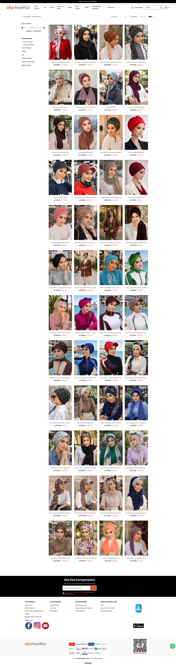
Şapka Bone (54, 611)
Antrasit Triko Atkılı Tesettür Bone (136, 62)
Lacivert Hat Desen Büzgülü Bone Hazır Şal (136, 513)
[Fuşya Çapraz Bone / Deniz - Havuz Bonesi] (85, 312)
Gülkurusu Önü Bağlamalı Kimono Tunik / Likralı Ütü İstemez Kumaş (111, 242)
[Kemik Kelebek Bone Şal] (60, 87)
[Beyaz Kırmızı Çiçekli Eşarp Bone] (60, 42)
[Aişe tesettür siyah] (35, 644)
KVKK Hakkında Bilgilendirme (34, 611)
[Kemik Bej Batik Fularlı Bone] (85, 402)
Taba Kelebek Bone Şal (86, 152)
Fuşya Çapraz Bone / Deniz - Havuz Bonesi (86, 333)
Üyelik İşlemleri (80, 611)
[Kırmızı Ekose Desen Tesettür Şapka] (85, 177)
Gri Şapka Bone (111, 107)
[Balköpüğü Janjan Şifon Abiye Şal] (111, 177)
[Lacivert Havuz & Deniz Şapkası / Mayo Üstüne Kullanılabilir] (85, 357)
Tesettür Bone (27, 58)
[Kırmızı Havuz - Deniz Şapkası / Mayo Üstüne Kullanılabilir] (111, 357)
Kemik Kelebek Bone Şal (60, 107)
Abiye (24, 51)
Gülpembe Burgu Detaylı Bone (60, 242)
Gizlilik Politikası (30, 608)
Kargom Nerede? (106, 611)
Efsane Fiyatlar (27, 42)
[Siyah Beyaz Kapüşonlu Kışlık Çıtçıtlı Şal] (85, 42)
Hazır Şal (53, 608)
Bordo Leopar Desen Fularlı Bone (86, 107)
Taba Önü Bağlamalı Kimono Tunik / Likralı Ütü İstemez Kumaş (86, 288)
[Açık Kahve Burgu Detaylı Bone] (60, 538)
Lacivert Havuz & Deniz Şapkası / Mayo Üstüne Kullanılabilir (86, 378)
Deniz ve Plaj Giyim (28, 61)
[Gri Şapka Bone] (111, 87)
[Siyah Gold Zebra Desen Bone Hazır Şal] (85, 447)
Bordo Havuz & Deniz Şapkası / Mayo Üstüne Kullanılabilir (111, 333)
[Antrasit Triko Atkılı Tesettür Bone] (136, 42)
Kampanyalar (27, 38)
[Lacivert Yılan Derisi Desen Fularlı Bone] (111, 402)
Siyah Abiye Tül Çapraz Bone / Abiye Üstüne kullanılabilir (60, 288)
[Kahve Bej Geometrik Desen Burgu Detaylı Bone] (85, 222)
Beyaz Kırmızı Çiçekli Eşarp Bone (60, 62)
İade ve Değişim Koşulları (83, 608)
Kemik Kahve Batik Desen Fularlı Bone (136, 378)
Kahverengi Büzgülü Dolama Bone (136, 242)
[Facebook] (28, 626)
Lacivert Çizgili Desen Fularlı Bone (136, 423)
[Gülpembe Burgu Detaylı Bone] (60, 222)
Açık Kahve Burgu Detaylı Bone (60, 558)
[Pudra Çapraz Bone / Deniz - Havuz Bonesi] (60, 312)
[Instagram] (37, 625)
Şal (23, 54)
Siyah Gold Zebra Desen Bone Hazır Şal (86, 468)
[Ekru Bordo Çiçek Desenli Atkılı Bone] (85, 538)
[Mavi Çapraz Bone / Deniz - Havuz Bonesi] (111, 267)
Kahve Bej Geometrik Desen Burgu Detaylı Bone (86, 242)
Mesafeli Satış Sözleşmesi (33, 617)
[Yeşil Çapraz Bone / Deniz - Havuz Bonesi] (136, 267)
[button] (59, 59)
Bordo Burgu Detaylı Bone (136, 197)
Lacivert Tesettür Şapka (60, 197)
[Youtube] (45, 626)
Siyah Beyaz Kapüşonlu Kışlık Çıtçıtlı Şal (86, 62)
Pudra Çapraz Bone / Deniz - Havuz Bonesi (60, 333)
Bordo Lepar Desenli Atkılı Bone (136, 558)
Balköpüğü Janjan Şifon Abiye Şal (111, 197)
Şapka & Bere (26, 65)
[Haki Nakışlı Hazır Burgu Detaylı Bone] (111, 132)
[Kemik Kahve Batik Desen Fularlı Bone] (136, 357)
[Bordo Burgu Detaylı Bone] (136, 177)
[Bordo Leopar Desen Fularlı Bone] (85, 87)
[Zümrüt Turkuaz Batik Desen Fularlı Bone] (111, 447)
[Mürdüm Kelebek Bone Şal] (136, 87)
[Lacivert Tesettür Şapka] (60, 177)
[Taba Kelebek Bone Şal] (85, 132)
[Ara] (161, 7)
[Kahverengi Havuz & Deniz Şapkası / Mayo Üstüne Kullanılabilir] (60, 357)
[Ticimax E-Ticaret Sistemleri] (88, 663)
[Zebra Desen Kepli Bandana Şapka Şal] (60, 492)
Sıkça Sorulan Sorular (108, 608)
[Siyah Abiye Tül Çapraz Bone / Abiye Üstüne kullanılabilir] (60, 267)
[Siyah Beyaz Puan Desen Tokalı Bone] (60, 402)
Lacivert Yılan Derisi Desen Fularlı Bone (111, 423)
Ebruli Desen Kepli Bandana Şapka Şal (111, 513)
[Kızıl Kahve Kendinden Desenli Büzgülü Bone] (111, 42)
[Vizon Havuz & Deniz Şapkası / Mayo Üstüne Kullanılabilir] (136, 312)
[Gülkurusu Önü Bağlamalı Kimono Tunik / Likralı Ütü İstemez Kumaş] (111, 222)
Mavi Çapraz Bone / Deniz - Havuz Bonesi (111, 288)
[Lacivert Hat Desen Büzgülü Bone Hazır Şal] (136, 492)
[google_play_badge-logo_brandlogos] (138, 626)
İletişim (27, 614)
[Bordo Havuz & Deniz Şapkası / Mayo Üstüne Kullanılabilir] (111, 312)
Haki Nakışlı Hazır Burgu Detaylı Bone (111, 152)
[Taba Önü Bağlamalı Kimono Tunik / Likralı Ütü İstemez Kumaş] (85, 267)
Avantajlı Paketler (28, 45)
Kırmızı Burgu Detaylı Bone (136, 152)
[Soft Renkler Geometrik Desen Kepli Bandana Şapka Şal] (136, 447)
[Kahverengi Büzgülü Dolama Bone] (136, 222)
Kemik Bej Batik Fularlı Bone (86, 423)
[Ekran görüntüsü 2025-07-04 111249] (140, 646)
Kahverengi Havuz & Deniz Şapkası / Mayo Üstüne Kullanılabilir (60, 378)
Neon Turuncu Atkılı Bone (111, 558)
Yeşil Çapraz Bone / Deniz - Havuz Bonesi (136, 288)
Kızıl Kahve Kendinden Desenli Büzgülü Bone (111, 62)
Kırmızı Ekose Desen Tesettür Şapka (85, 197)
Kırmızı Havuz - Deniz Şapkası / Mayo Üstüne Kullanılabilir (111, 378)
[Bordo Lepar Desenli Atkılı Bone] (136, 538)
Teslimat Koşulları (81, 605)
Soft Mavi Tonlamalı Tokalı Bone (60, 468)
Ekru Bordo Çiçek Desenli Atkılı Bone (85, 558)
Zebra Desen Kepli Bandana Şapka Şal (60, 513)
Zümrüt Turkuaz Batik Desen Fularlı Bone (111, 468)
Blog (102, 605)
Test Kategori (26, 48)
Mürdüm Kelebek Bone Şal (136, 107)
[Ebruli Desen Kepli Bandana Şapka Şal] (111, 492)
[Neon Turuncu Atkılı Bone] (111, 538)
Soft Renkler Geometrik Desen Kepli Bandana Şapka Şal (136, 468)
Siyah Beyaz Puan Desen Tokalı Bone (60, 423)
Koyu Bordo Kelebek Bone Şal (60, 152)
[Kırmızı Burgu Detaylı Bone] (136, 132)
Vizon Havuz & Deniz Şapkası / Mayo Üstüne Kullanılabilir (136, 333)
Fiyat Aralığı (26, 24)
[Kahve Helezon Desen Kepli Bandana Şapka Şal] (85, 492)
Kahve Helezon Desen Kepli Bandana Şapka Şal (86, 513)
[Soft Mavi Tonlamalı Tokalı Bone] (60, 447)
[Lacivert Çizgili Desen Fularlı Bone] (136, 402)
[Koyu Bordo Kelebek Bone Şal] (60, 132)
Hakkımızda (29, 605)
